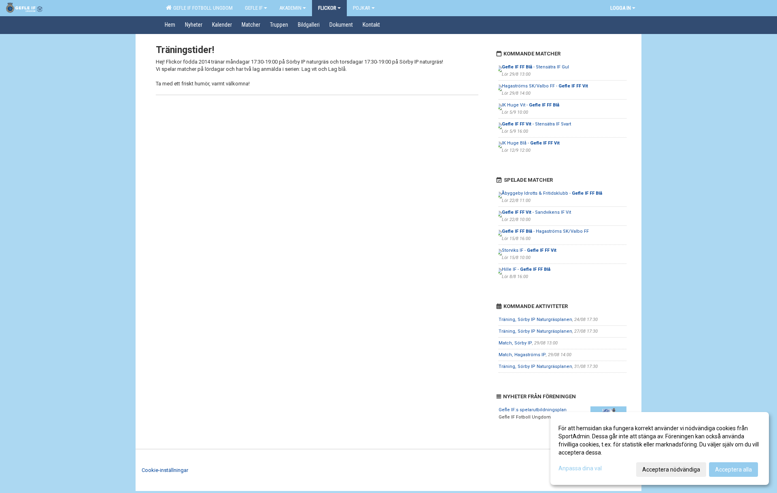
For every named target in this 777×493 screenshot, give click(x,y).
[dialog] (659, 448)
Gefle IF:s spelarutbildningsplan (533, 409)
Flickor (327, 8)
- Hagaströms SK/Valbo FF (545, 231)
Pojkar (361, 8)
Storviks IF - (529, 250)
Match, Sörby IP (515, 343)
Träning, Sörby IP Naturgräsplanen (535, 319)
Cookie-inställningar (165, 470)
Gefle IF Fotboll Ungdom (202, 8)
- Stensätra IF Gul (535, 67)
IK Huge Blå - (531, 143)
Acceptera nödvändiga (671, 469)
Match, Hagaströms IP (522, 354)
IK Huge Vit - (530, 105)
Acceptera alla (733, 469)
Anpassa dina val (580, 468)
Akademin (290, 8)
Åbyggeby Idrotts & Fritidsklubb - (552, 193)
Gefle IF (254, 8)
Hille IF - (526, 269)
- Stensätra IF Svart (536, 124)
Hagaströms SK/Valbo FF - (545, 86)
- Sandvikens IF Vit (536, 212)
